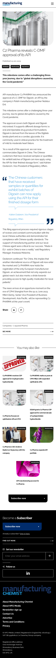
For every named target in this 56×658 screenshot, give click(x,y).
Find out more (9, 541)
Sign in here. (25, 534)
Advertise (7, 618)
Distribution (6, 66)
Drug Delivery (25, 66)
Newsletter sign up (12, 610)
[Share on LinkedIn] (14, 310)
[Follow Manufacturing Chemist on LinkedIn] (28, 574)
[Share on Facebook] (21, 310)
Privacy (6, 626)
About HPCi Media (12, 606)
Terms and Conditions (13, 622)
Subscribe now (18, 498)
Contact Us (8, 614)
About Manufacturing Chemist (18, 602)
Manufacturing (15, 66)
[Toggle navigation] (52, 4)
